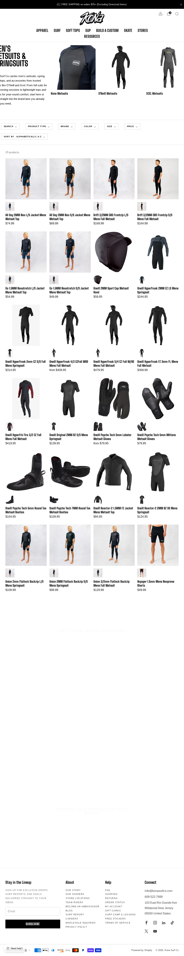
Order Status (115, 902)
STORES (143, 30)
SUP (88, 30)
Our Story (73, 890)
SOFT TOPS (73, 30)
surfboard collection (110, 782)
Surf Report (75, 914)
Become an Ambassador (82, 906)
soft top (138, 782)
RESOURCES (92, 36)
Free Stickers (115, 918)
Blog (69, 910)
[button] (39, 126)
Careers (72, 918)
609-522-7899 (154, 896)
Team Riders (74, 902)
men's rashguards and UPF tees (107, 777)
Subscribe (33, 924)
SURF (57, 30)
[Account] (160, 14)
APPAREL (42, 30)
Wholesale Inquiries (81, 923)
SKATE (128, 30)
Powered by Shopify (141, 950)
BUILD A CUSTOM (107, 30)
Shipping (111, 894)
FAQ (107, 890)
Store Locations (78, 898)
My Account (113, 906)
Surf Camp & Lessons (120, 914)
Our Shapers (75, 894)
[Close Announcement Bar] (181, 4)
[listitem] (92, 4)
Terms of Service (117, 923)
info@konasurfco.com (158, 890)
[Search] (177, 14)
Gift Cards (113, 910)
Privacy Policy (76, 927)
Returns (111, 898)
